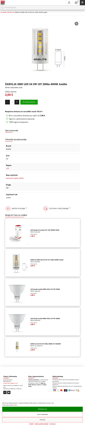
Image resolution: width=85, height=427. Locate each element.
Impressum (52, 424)
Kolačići (32, 424)
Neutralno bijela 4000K (15, 178)
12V (7, 168)
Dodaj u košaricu (30, 102)
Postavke (42, 420)
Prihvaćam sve (42, 409)
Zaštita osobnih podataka (41, 424)
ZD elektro (4, 12)
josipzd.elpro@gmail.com (10, 383)
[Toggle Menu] (82, 2)
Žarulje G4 (11, 12)
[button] (16, 208)
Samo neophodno (42, 414)
